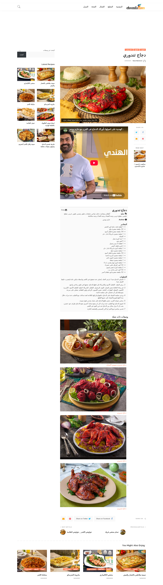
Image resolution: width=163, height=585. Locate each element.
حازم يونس (129, 49)
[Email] (136, 138)
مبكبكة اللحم (31, 104)
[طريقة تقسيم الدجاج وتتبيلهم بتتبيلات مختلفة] (45, 135)
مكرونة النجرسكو (49, 104)
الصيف (142, 49)
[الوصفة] (136, 6)
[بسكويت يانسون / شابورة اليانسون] (140, 156)
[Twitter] (136, 132)
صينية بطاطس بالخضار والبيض (134, 575)
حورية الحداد (67, 569)
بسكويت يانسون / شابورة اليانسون (139, 165)
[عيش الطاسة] (26, 114)
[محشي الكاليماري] (26, 74)
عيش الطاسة (31, 123)
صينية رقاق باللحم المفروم (27, 144)
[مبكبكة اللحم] (26, 95)
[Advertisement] (81, 26)
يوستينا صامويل (92, 569)
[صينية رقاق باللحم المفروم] (26, 135)
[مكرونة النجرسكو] (45, 95)
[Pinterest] (143, 138)
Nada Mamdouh (137, 60)
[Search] (19, 6)
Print (63, 210)
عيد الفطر (101, 569)
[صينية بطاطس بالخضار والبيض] (45, 74)
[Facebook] (143, 132)
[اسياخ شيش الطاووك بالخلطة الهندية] (45, 114)
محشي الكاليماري (29, 83)
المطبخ (136, 49)
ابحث (22, 55)
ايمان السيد (127, 569)
